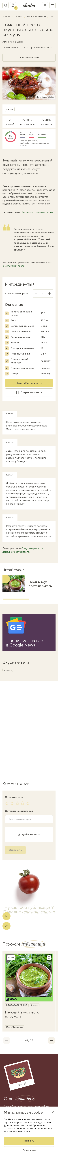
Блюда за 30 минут (16, 1005)
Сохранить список (31, 392)
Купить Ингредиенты (29, 383)
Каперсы (16, 342)
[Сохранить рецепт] (6, 916)
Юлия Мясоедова (14, 1027)
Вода (14, 320)
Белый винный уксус (22, 325)
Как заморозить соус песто (37, 212)
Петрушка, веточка (22, 348)
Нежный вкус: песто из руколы (40, 584)
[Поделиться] (6, 926)
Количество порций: (16, 293)
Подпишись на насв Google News (24, 642)
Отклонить (29, 1150)
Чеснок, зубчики (20, 353)
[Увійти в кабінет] (45, 5)
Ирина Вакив (16, 42)
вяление (8, 670)
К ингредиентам (29, 57)
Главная (6, 16)
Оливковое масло (21, 331)
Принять (29, 1140)
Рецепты (18, 16)
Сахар (14, 373)
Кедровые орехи (20, 337)
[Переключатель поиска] (5, 5)
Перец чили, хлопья (22, 368)
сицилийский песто (13, 265)
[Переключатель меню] (52, 5)
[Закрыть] (52, 1112)
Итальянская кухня (36, 16)
